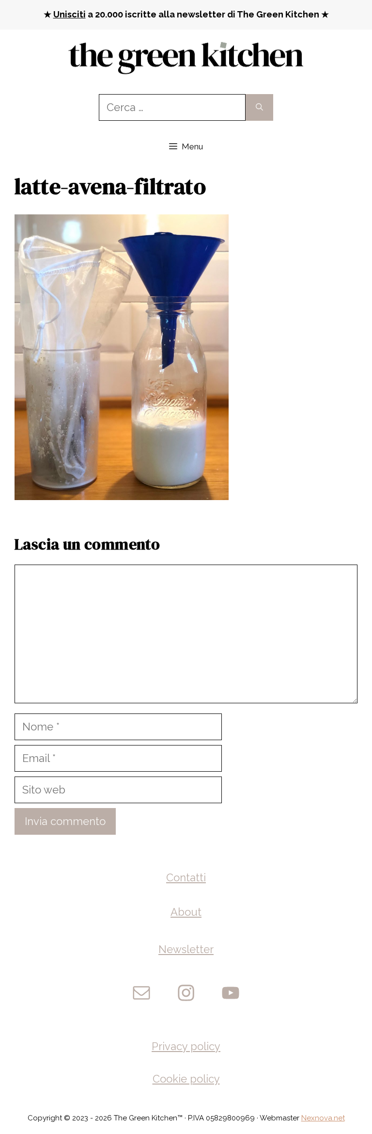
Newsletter (186, 949)
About (186, 912)
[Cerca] (259, 107)
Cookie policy (186, 1078)
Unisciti (69, 14)
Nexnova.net (323, 1118)
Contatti (186, 877)
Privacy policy (186, 1046)
